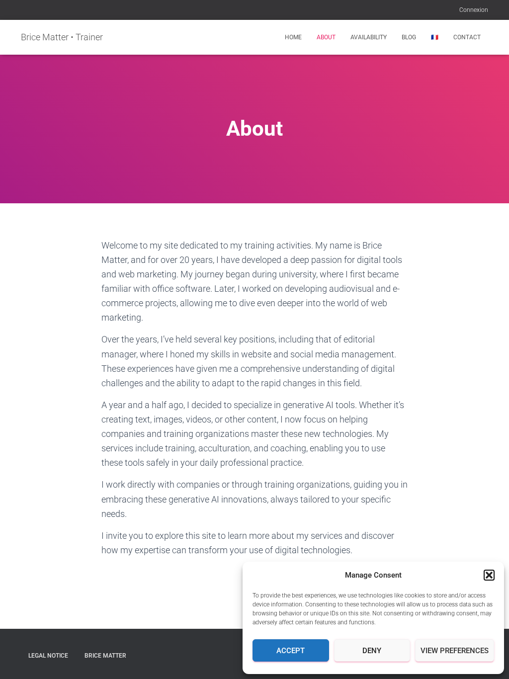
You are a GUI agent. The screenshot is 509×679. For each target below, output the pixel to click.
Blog (409, 37)
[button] (489, 575)
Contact (467, 37)
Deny (371, 650)
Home (293, 37)
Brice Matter (105, 655)
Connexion (473, 9)
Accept (290, 650)
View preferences (455, 650)
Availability (368, 37)
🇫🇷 (434, 37)
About (326, 37)
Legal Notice (48, 655)
